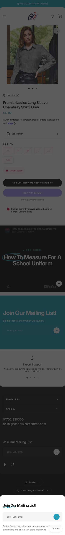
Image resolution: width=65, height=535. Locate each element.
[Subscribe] (57, 517)
